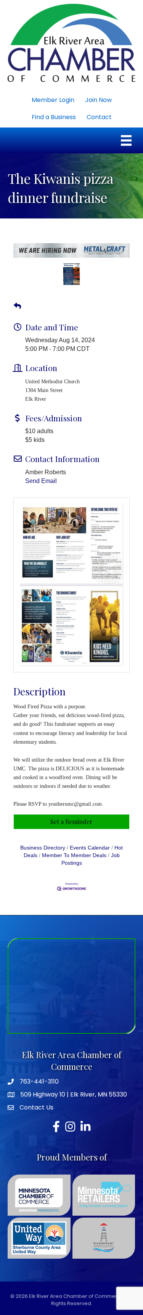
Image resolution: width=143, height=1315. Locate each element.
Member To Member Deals (74, 858)
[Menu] (126, 140)
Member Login (53, 100)
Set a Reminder (71, 825)
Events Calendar (90, 851)
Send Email (41, 484)
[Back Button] (17, 309)
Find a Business (54, 117)
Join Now (98, 100)
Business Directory (42, 851)
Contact (99, 117)
